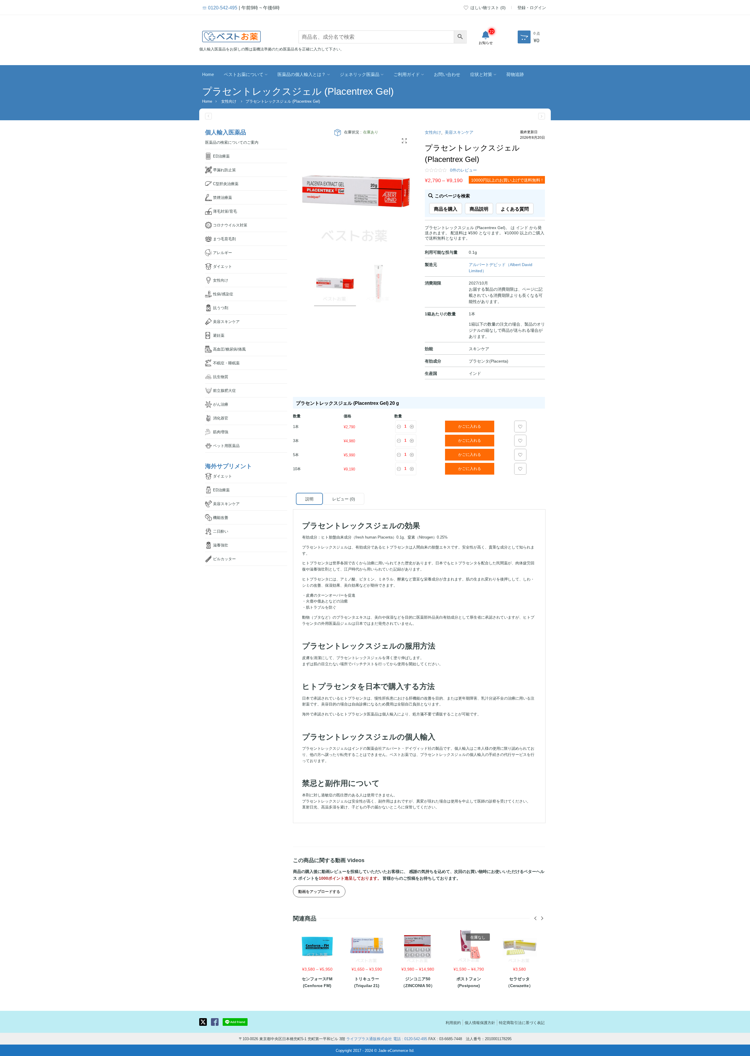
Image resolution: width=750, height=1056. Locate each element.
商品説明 (479, 208)
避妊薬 (218, 335)
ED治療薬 (221, 156)
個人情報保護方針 (480, 1022)
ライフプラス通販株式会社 (369, 1038)
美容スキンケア (459, 132)
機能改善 (220, 517)
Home (208, 74)
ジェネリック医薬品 (359, 74)
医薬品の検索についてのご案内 (231, 142)
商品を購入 (445, 208)
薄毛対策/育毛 (225, 211)
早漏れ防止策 (224, 169)
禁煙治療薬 (222, 197)
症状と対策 (481, 74)
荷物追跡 (515, 74)
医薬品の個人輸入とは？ (301, 74)
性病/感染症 (223, 294)
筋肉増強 (220, 431)
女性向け (228, 101)
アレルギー (222, 252)
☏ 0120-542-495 (219, 7)
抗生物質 (220, 376)
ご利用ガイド (406, 74)
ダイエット (222, 266)
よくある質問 (515, 208)
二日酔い (220, 531)
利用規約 (453, 1022)
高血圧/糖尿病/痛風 (229, 349)
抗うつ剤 (220, 307)
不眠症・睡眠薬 (226, 362)
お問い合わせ (447, 74)
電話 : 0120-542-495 (410, 1038)
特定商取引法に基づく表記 (522, 1022)
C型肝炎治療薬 (225, 183)
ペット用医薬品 (226, 445)
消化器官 (220, 418)
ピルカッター (224, 558)
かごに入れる (469, 426)
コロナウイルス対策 (230, 225)
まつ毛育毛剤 (224, 238)
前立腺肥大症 (224, 390)
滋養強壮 (220, 545)
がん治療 (220, 404)
